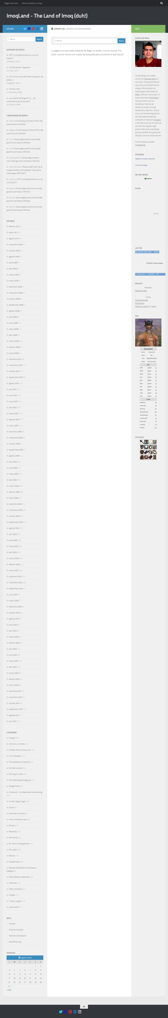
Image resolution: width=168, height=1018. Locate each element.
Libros (11, 807)
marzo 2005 (14, 558)
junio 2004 (13, 594)
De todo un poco (15, 768)
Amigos (12, 738)
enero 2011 (13, 232)
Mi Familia (13, 837)
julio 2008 (13, 317)
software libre (149, 79)
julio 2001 (13, 721)
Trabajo (12, 895)
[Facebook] (29, 28)
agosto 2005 (14, 528)
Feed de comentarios (17, 936)
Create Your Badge (141, 165)
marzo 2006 (14, 486)
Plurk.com (156, 213)
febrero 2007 (14, 419)
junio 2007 (13, 395)
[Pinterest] (33, 28)
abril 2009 (13, 269)
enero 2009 (13, 281)
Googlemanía (14, 786)
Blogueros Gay (141, 291)
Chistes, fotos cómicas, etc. (20, 750)
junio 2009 (13, 262)
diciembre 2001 (15, 691)
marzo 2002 (14, 673)
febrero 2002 (14, 679)
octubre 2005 (14, 516)
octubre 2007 (14, 371)
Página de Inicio (11, 3)
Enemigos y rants (16, 774)
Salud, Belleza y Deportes (19, 877)
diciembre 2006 (15, 431)
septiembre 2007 (16, 377)
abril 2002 (13, 667)
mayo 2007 (13, 401)
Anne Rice (154, 98)
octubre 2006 (14, 444)
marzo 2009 (14, 275)
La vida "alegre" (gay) (17, 801)
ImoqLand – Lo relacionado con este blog (25, 792)
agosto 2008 (14, 311)
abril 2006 (13, 480)
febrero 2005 (14, 564)
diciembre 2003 (15, 606)
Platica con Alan (141, 306)
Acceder (12, 923)
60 (156, 402)
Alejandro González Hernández (145, 159)
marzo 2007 (14, 413)
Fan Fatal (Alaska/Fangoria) (20, 780)
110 (155, 412)
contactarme (140, 145)
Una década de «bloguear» (20, 67)
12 (156, 418)
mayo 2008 (13, 329)
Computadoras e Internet (19, 762)
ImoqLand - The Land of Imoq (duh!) (47, 15)
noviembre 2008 (15, 293)
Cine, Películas (14, 756)
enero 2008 (13, 353)
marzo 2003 (14, 637)
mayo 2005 (13, 546)
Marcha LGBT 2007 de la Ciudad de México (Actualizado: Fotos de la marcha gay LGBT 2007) (24, 170)
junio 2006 (13, 468)
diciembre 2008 (15, 287)
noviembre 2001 (15, 697)
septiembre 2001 (16, 709)
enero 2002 (13, 685)
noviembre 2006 (15, 438)
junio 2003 (13, 625)
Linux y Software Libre (18, 819)
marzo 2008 (14, 341)
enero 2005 (13, 570)
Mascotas (13, 831)
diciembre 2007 (15, 359)
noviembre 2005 (15, 510)
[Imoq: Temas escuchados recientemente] (147, 252)
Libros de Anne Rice (17, 813)
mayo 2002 (13, 661)
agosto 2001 (14, 715)
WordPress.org (15, 942)
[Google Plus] (37, 28)
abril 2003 (13, 631)
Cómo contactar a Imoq (32, 3)
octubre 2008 (14, 299)
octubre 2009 (14, 250)
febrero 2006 (14, 492)
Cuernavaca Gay (141, 300)
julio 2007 (13, 389)
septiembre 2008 (16, 305)
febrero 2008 (14, 347)
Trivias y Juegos (15, 901)
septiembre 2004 (16, 588)
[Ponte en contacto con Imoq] (148, 66)
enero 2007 (13, 425)
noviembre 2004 (15, 582)
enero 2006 (13, 498)
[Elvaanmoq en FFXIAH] (148, 346)
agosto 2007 (14, 383)
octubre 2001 (14, 703)
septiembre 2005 (16, 522)
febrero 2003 (14, 643)
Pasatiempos (14, 862)
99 (148, 368)
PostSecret (139, 303)
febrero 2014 (14, 226)
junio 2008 (13, 323)
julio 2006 (13, 462)
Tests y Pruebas (15, 889)
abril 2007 (13, 407)
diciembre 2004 (15, 576)
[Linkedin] (41, 28)
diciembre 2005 (15, 504)
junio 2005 (13, 540)
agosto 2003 (14, 619)
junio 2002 (13, 655)
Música (12, 856)
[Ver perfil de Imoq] (151, 274)
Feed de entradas (16, 930)
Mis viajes (13, 849)
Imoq (11, 130)
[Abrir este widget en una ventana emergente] (157, 274)
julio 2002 (13, 649)
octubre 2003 (14, 613)
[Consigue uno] (140, 274)
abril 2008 (13, 335)
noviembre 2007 (15, 365)
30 (156, 421)
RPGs (137, 94)
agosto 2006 (14, 456)
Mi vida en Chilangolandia (19, 843)
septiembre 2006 (16, 450)
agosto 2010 (14, 238)
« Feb (9, 990)
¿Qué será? (13, 907)
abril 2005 (13, 552)
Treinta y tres (14, 89)
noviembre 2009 (15, 244)
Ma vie (11, 825)
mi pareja (157, 120)
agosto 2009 (14, 256)
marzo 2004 (14, 600)
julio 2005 (13, 534)
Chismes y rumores (17, 744)
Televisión (13, 883)
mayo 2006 (13, 474)
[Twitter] (25, 28)
